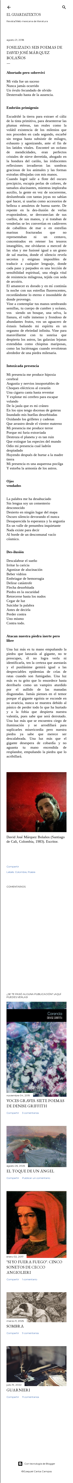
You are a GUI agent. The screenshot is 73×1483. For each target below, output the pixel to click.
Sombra (15, 1326)
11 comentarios (30, 1396)
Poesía (31, 871)
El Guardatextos (23, 14)
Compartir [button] (12, 866)
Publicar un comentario (36, 1177)
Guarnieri (18, 1390)
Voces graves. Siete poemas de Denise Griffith (35, 1103)
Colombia (21, 871)
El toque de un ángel (30, 1171)
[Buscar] (64, 6)
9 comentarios (30, 1333)
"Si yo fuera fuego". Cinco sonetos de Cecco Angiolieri (34, 1267)
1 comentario (29, 1279)
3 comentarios (30, 1112)
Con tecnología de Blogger (39, 1463)
